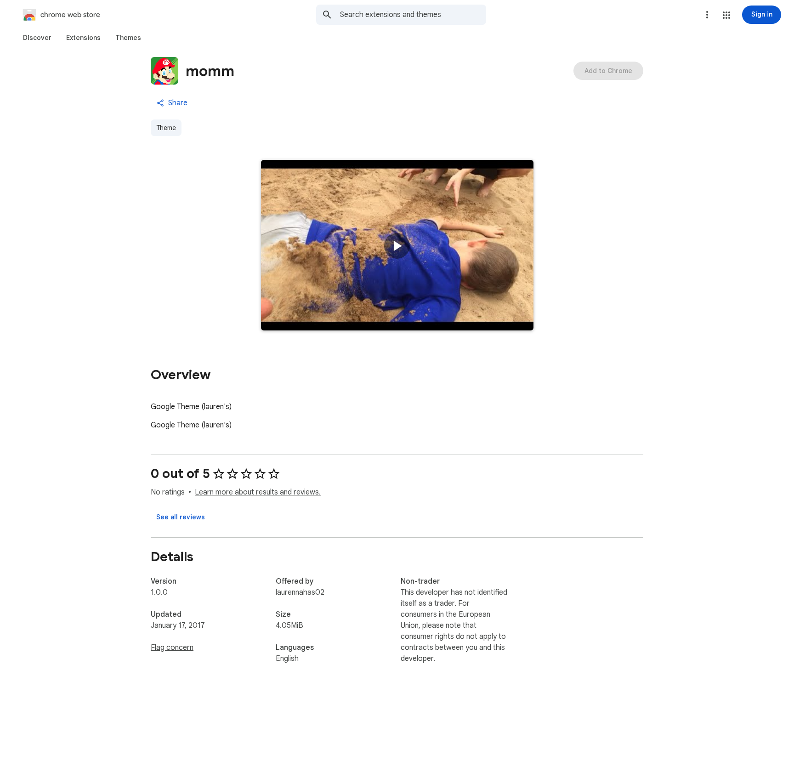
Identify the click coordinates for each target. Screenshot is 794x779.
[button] (726, 15)
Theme (166, 128)
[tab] (37, 37)
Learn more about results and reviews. (258, 492)
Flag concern (172, 647)
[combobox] (413, 14)
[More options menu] (707, 15)
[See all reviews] (180, 517)
